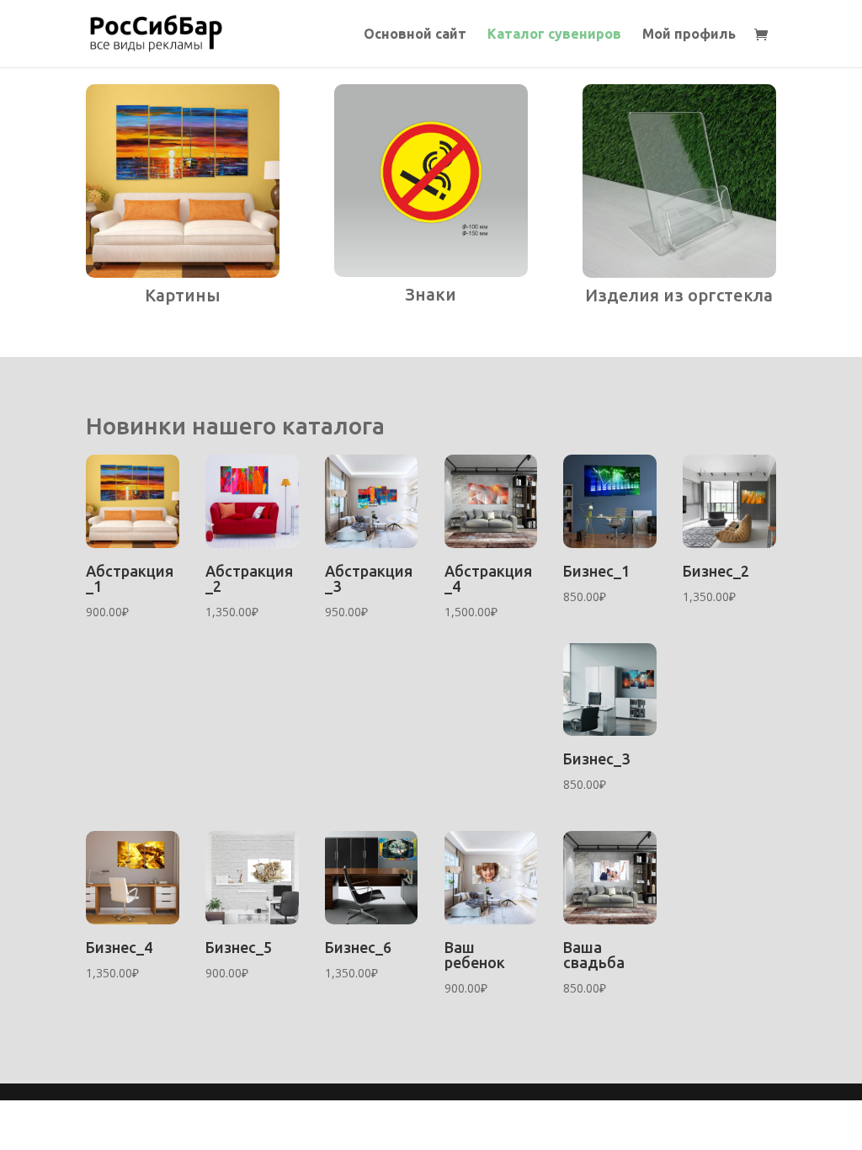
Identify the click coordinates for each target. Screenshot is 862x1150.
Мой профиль (689, 34)
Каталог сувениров (554, 34)
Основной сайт (415, 34)
